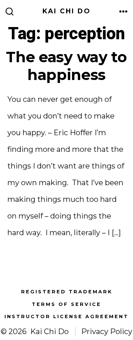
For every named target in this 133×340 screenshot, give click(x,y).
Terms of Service (66, 304)
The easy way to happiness (66, 66)
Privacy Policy (106, 331)
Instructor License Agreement (66, 316)
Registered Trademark (66, 291)
